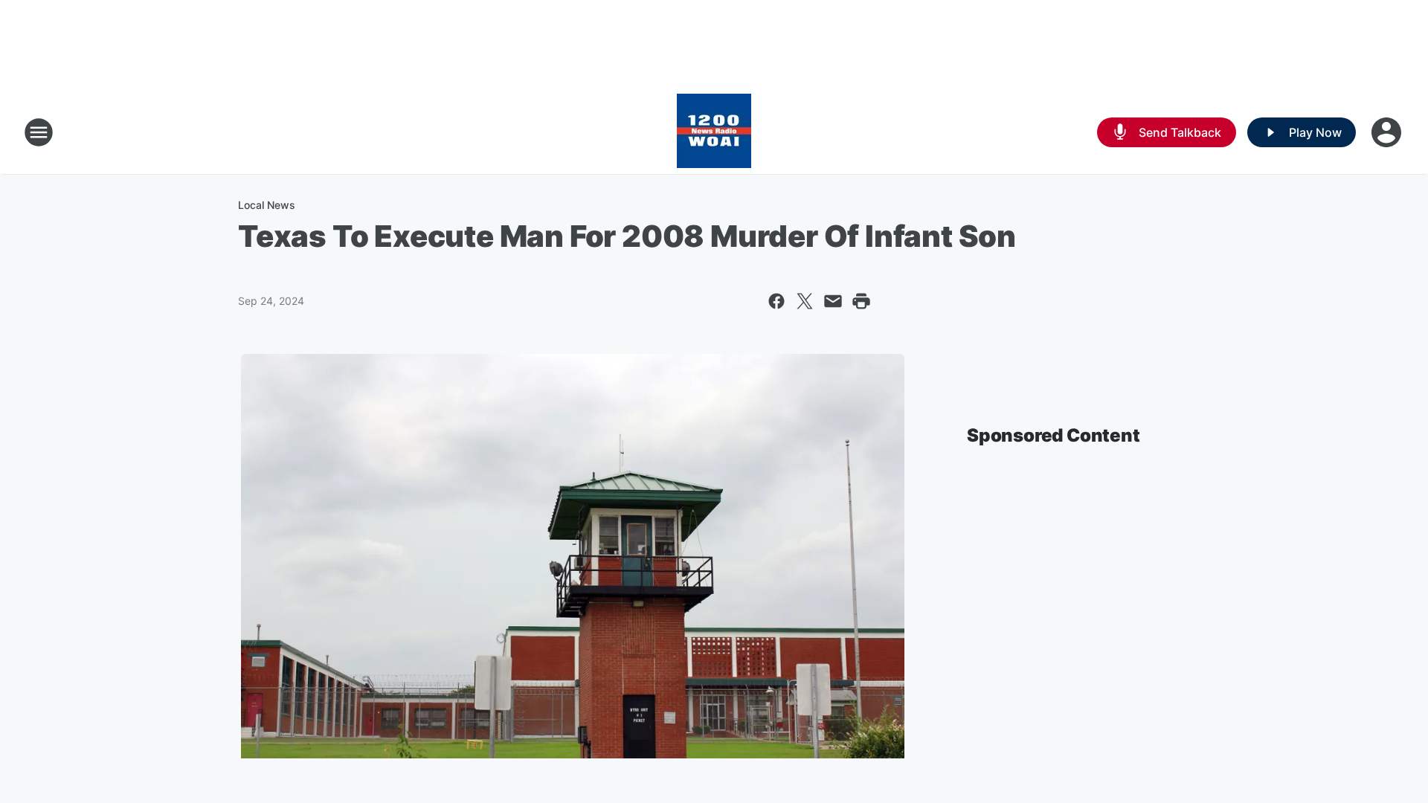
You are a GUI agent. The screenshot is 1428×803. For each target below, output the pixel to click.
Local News (266, 205)
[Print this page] (861, 301)
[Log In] (1387, 132)
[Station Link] (714, 132)
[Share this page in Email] (833, 301)
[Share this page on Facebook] (776, 301)
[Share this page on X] (804, 301)
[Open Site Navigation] (39, 132)
